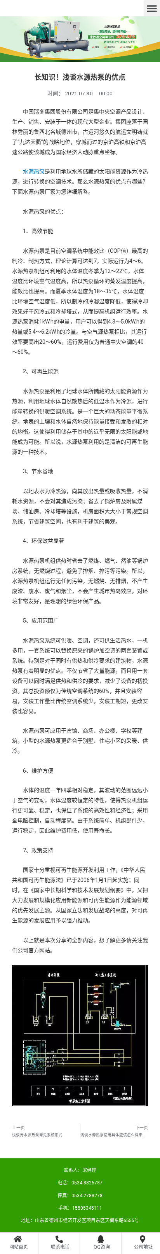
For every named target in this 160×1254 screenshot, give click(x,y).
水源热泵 (34, 171)
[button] (152, 8)
